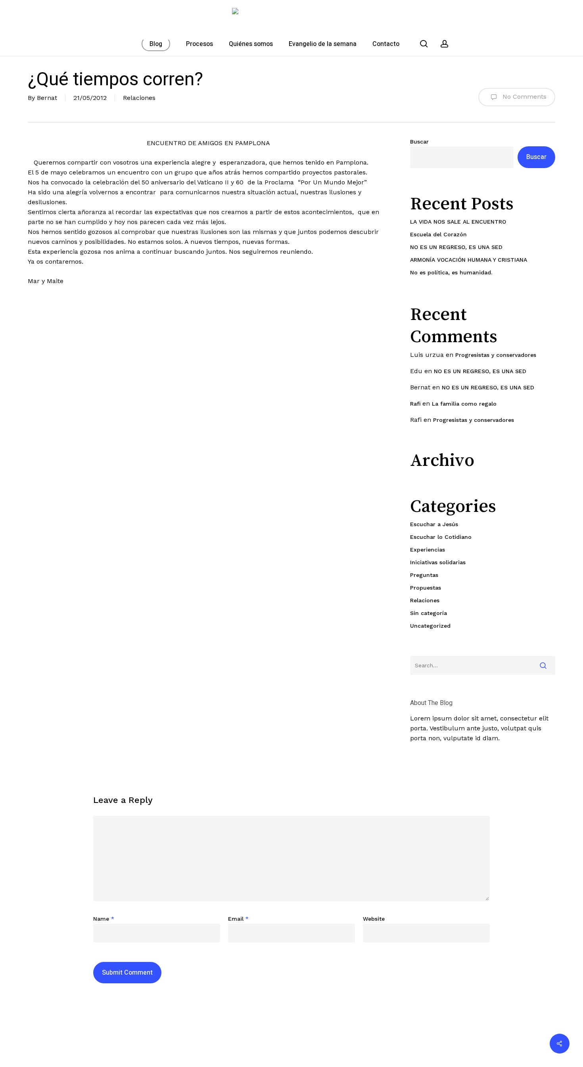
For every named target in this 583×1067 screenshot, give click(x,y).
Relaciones (139, 98)
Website (374, 919)
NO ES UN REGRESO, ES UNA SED (456, 247)
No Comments (524, 96)
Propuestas (425, 587)
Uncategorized (430, 626)
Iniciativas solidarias (438, 562)
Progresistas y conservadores (495, 355)
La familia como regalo (464, 403)
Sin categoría (428, 613)
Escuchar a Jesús (434, 524)
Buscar (419, 141)
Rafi (415, 403)
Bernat (47, 98)
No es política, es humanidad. (451, 272)
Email (238, 919)
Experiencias (427, 549)
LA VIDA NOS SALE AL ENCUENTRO (458, 221)
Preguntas (424, 575)
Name (103, 919)
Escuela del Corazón (438, 234)
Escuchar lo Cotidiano (441, 537)
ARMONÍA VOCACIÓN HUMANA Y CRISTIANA (468, 260)
